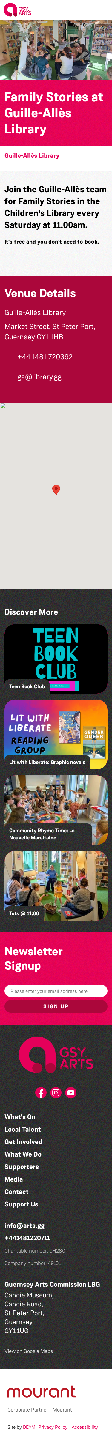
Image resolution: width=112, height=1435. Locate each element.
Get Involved (23, 1142)
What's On (20, 1117)
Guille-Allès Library (31, 156)
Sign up (56, 1006)
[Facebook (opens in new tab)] (41, 1094)
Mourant (62, 1409)
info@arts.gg (24, 1225)
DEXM (29, 1427)
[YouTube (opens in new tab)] (71, 1094)
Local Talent (22, 1129)
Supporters (21, 1167)
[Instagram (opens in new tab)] (56, 1094)
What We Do (23, 1154)
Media (13, 1179)
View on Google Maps (28, 1351)
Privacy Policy (52, 1427)
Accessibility (85, 1427)
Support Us (21, 1204)
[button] (102, 10)
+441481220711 (27, 1238)
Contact (16, 1191)
